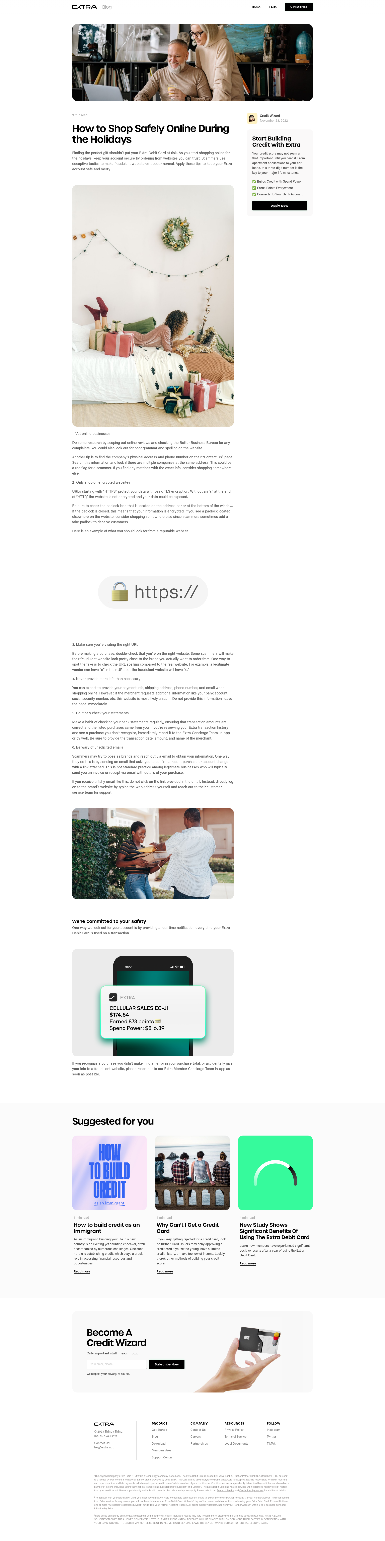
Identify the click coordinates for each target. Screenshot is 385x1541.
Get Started (299, 6)
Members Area (161, 1450)
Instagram (274, 1430)
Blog (155, 1436)
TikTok (271, 1443)
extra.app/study (254, 1516)
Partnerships (199, 1443)
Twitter (271, 1436)
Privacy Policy (234, 1430)
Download (159, 1443)
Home (256, 7)
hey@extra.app (104, 1447)
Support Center (162, 1457)
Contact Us (198, 1430)
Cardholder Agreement (251, 1490)
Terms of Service (235, 1436)
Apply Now (279, 205)
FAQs (273, 7)
